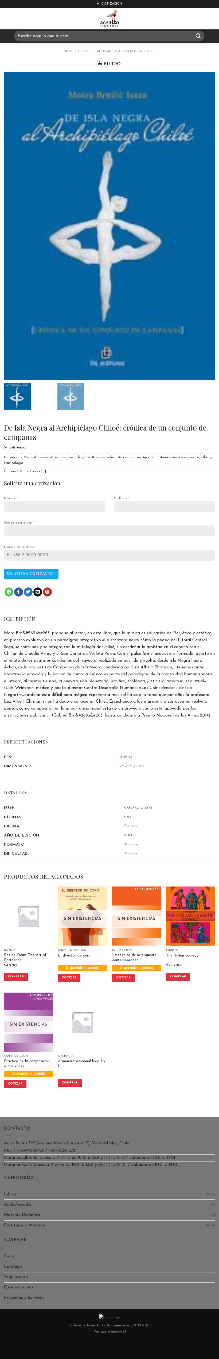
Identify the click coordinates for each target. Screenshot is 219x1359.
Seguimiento (16, 1277)
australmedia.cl (113, 1332)
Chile (151, 51)
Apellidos (121, 498)
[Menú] (9, 18)
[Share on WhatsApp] (9, 592)
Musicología (13, 463)
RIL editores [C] (33, 471)
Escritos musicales (100, 457)
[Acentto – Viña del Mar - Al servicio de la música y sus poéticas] (109, 18)
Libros (83, 51)
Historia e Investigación (135, 457)
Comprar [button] (16, 976)
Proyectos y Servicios (24, 1298)
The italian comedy (182, 956)
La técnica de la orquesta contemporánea (134, 957)
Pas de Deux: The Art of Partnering (25, 957)
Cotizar (69, 977)
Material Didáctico (22, 1215)
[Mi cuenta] (212, 19)
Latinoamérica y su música (118, 51)
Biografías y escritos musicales (49, 457)
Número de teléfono (20, 547)
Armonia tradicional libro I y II (81, 1063)
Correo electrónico (19, 522)
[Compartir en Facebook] (18, 592)
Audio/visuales (18, 1204)
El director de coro (74, 956)
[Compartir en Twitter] (28, 592)
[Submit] (198, 36)
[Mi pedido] (199, 19)
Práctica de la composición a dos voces (27, 1063)
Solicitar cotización (31, 574)
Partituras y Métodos (25, 1225)
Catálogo (13, 1267)
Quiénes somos (18, 1287)
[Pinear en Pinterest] (47, 592)
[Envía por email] (37, 592)
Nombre (11, 498)
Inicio (68, 51)
